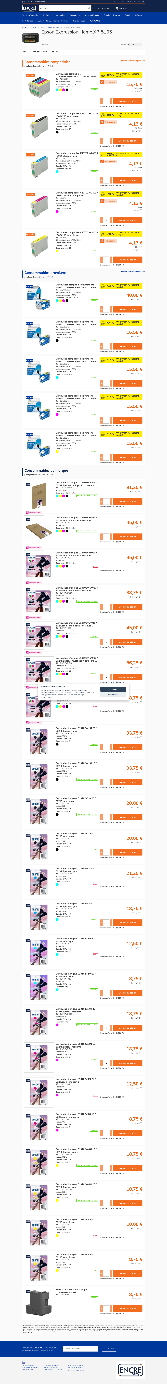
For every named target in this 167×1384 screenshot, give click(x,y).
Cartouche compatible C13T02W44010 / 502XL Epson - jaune (77, 234)
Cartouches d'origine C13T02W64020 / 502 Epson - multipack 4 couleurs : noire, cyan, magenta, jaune (77, 589)
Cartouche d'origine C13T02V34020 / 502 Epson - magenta (76, 1080)
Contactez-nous (27, 1370)
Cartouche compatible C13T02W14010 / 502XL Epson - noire (77, 115)
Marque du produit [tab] (39, 52)
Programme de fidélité (75, 1365)
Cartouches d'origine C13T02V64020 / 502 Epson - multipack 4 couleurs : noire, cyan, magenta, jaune (76, 554)
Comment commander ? (52, 1365)
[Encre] (130, 1370)
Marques (34, 27)
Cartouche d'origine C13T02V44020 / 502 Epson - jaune (76, 1221)
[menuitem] (31, 15)
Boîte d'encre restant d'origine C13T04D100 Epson (72, 1291)
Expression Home (54, 27)
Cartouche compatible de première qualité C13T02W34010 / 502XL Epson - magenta (76, 397)
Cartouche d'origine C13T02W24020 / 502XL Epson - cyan (76, 870)
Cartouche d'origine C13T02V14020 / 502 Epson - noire (76, 799)
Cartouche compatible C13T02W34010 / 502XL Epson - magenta (77, 194)
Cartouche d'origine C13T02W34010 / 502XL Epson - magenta (76, 1045)
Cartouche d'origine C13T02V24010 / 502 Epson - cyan (76, 975)
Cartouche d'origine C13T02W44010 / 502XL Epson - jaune (76, 1150)
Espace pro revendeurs (30, 1367)
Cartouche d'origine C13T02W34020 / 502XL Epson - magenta (76, 1010)
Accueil (24, 27)
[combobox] (65, 8)
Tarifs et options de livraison (53, 1370)
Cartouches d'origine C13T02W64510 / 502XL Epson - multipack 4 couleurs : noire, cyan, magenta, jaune (77, 484)
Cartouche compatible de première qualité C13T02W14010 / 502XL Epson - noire (76, 323)
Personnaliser (113, 695)
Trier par (123, 44)
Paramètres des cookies (76, 1370)
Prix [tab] (24, 52)
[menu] (83, 18)
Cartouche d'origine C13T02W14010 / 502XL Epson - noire (76, 764)
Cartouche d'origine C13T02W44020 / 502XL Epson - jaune (76, 1185)
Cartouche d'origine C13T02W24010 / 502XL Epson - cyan (76, 905)
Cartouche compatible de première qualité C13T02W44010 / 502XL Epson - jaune (76, 434)
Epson (42, 27)
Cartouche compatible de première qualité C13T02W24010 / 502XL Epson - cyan (76, 360)
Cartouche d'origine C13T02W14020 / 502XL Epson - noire (76, 729)
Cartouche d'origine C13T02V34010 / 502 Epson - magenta (76, 1115)
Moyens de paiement (51, 1367)
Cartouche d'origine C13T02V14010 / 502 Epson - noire (76, 835)
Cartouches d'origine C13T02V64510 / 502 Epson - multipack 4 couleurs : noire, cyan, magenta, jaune (76, 519)
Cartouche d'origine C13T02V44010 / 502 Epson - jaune (76, 1256)
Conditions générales (75, 1367)
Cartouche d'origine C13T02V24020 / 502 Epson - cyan (76, 940)
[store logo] (29, 8)
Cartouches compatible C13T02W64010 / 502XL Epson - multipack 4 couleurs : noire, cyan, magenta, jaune (77, 75)
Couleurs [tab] (55, 52)
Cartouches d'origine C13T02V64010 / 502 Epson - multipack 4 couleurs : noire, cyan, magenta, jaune (76, 624)
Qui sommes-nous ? (28, 1365)
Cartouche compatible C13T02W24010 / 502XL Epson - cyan (77, 154)
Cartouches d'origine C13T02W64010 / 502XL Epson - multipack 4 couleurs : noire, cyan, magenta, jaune (77, 659)
